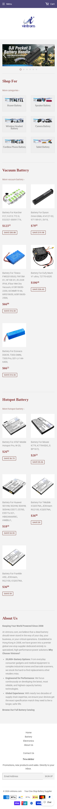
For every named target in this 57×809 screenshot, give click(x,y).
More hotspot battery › (13, 409)
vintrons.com (16, 791)
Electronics (28, 741)
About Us (28, 745)
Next (53, 55)
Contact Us (28, 753)
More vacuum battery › (13, 179)
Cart (52, 4)
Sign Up (49, 776)
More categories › (10, 90)
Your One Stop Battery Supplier (38, 791)
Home (29, 732)
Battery (28, 736)
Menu (9, 4)
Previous (4, 55)
